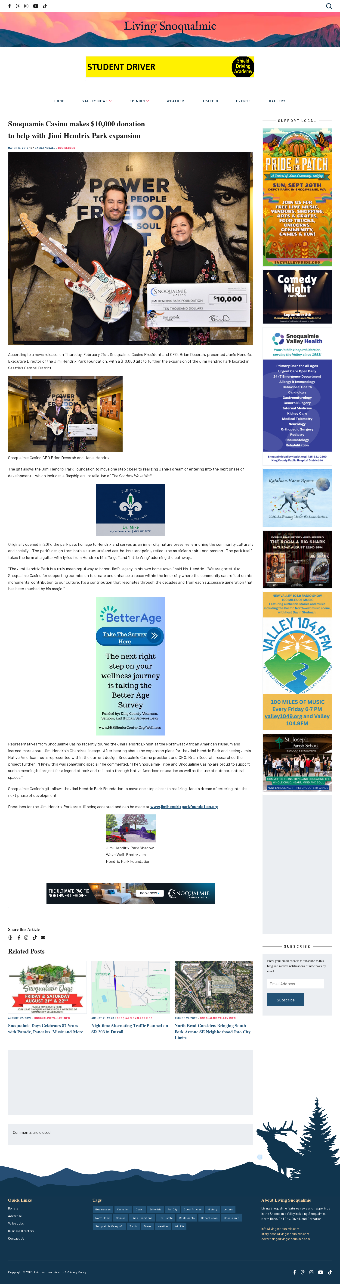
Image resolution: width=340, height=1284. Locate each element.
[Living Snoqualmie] (170, 27)
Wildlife (179, 1226)
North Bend (102, 1217)
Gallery (277, 101)
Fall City (172, 1209)
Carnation (123, 1209)
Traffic (210, 101)
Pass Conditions (142, 1217)
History (212, 1209)
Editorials (155, 1209)
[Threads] (12, 938)
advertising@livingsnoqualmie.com (285, 1239)
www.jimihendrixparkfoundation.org (184, 806)
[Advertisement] (130, 1082)
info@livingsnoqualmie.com (280, 1229)
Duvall (139, 1209)
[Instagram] (27, 938)
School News (209, 1217)
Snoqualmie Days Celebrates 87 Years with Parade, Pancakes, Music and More (45, 1028)
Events (243, 101)
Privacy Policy (76, 1272)
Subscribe (286, 999)
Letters (228, 1209)
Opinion (137, 101)
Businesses (66, 147)
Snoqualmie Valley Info (52, 1017)
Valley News (95, 101)
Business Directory (21, 1231)
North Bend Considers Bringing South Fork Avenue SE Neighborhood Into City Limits (213, 1031)
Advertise (15, 1216)
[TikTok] (36, 938)
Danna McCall (45, 147)
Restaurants (187, 1217)
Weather (175, 101)
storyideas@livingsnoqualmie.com (285, 1234)
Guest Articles (193, 1209)
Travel (147, 1226)
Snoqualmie (231, 1217)
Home (59, 101)
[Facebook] (20, 938)
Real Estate (166, 1217)
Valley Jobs (16, 1223)
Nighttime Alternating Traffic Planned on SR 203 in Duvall (129, 1028)
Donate (13, 1208)
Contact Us (16, 1238)
